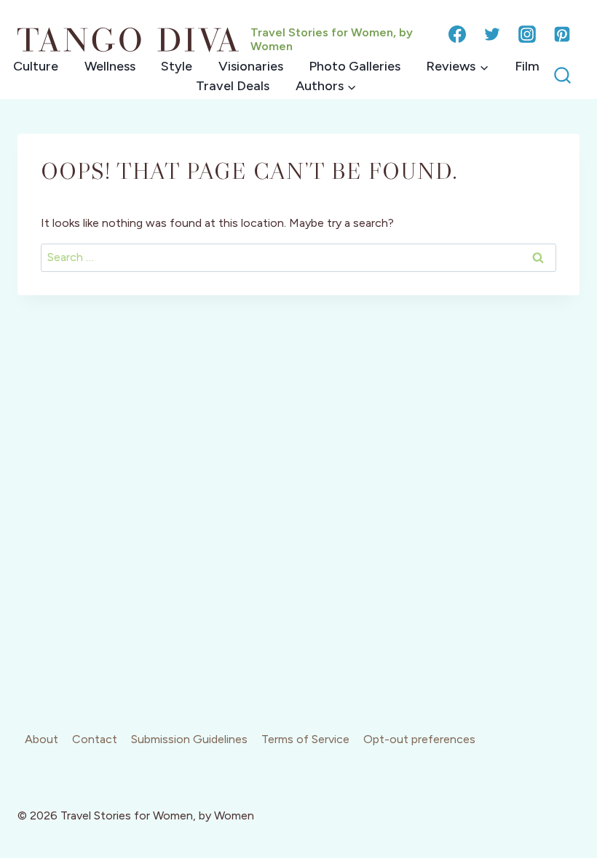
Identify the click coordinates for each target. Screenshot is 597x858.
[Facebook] (457, 34)
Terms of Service (305, 739)
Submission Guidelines (189, 739)
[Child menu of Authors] (325, 86)
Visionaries (250, 66)
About (41, 739)
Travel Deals (232, 86)
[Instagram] (527, 34)
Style (176, 66)
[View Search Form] (562, 76)
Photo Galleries (354, 66)
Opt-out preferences (419, 739)
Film (527, 66)
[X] (492, 34)
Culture (35, 66)
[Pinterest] (562, 34)
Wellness (109, 66)
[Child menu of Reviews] (458, 66)
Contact (94, 739)
